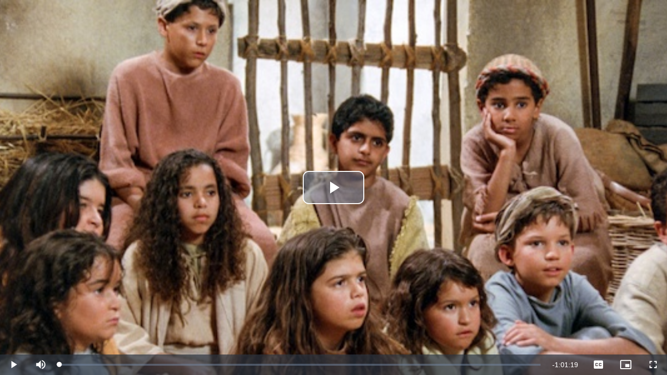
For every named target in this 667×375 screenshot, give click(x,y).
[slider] (300, 365)
